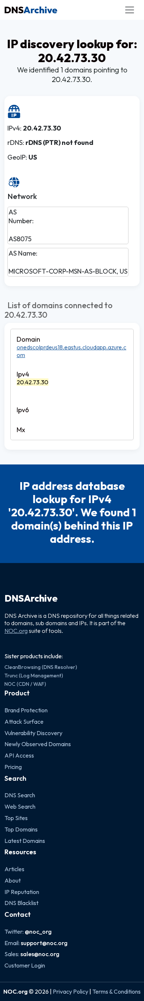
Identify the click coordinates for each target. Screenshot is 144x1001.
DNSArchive (31, 598)
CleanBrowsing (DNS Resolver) (40, 667)
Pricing (13, 766)
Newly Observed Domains (37, 744)
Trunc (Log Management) (33, 675)
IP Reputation (21, 891)
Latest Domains (24, 840)
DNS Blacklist (21, 902)
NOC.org (16, 630)
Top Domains (21, 829)
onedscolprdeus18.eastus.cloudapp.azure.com (71, 351)
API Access (19, 755)
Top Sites (16, 818)
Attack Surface (24, 721)
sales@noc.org (39, 954)
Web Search (19, 806)
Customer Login (24, 965)
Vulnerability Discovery (33, 733)
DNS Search (19, 795)
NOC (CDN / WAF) (25, 684)
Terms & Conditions (116, 991)
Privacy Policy (70, 991)
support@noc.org (44, 943)
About (12, 880)
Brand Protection (26, 710)
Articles (14, 869)
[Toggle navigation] (130, 10)
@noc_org (38, 931)
